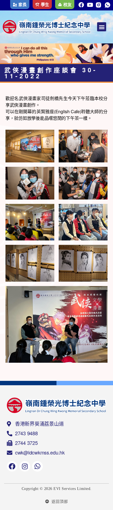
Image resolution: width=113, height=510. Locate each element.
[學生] (37, 4)
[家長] (15, 4)
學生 (45, 4)
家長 (22, 4)
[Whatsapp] (37, 466)
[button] (101, 26)
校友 (67, 4)
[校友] (60, 4)
